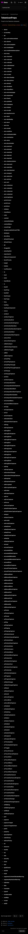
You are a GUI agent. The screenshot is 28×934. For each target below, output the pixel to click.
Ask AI (21, 2)
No (20, 916)
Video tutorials (11, 921)
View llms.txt (10, 925)
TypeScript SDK (6, 7)
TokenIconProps (14, 14)
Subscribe (22, 931)
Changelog (9, 923)
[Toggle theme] (11, 2)
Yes (14, 916)
